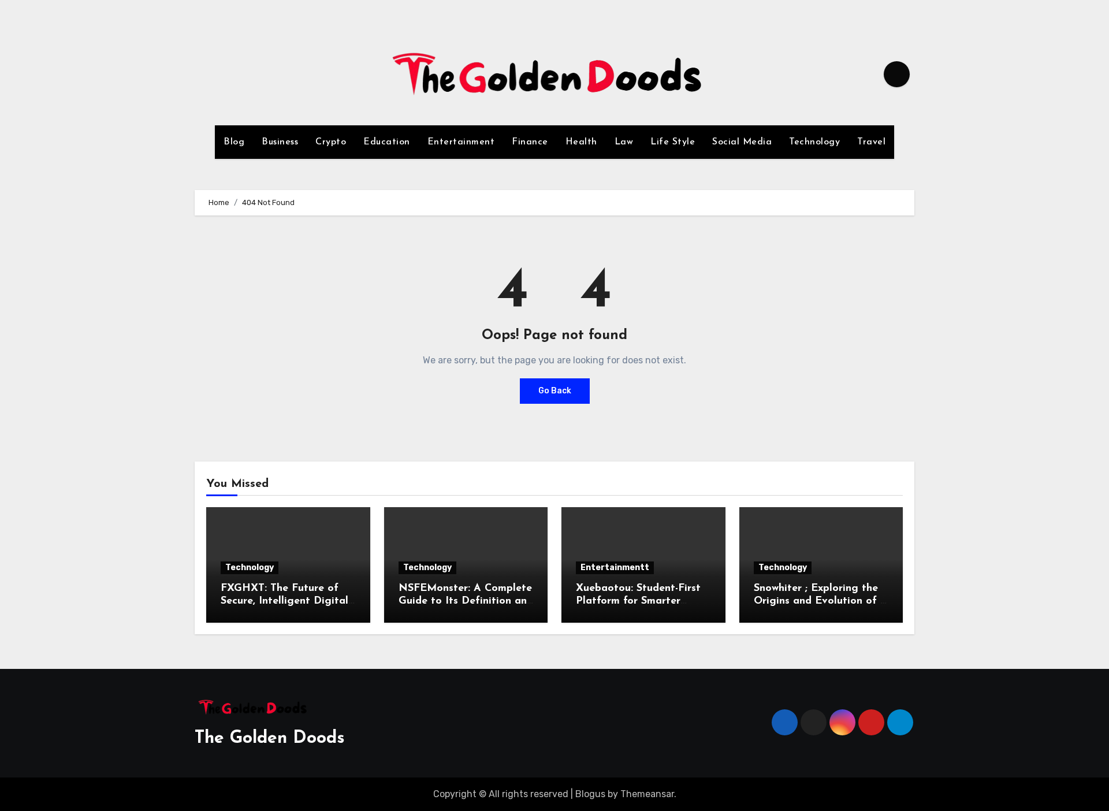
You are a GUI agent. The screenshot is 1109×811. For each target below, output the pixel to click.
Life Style (672, 142)
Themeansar (647, 793)
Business (280, 142)
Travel (871, 142)
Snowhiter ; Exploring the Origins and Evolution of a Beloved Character (820, 601)
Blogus (590, 793)
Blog (234, 142)
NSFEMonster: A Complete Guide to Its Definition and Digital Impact (466, 601)
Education (386, 142)
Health (581, 142)
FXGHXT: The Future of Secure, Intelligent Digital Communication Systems (284, 601)
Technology (814, 142)
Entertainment (461, 142)
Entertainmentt (614, 567)
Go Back (554, 391)
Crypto (330, 142)
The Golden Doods (270, 738)
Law (624, 142)
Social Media (742, 142)
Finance (530, 142)
